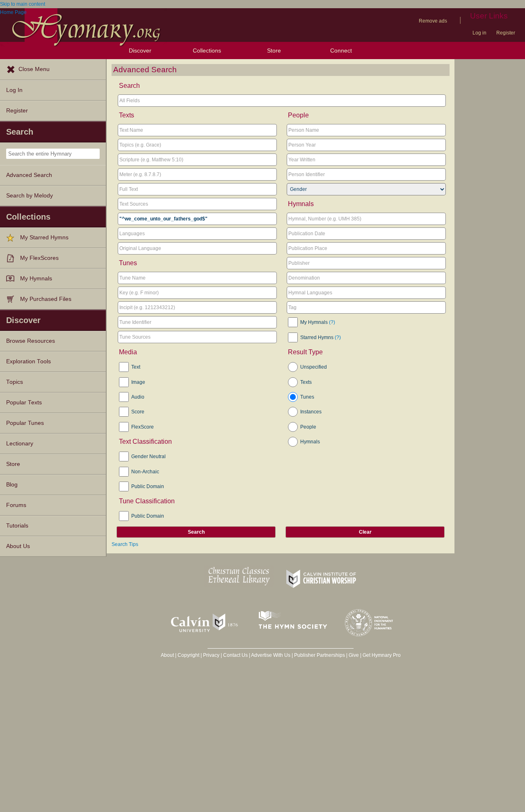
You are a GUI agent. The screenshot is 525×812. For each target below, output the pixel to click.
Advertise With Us (270, 655)
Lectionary (19, 443)
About (167, 655)
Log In (14, 90)
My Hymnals (36, 278)
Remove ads (433, 21)
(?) (332, 322)
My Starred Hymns (44, 237)
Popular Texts (24, 402)
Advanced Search (29, 175)
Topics (14, 382)
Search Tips (125, 544)
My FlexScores (39, 258)
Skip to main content (22, 4)
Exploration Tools (28, 361)
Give (354, 655)
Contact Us (235, 655)
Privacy (211, 655)
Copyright (188, 655)
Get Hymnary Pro (382, 655)
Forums (16, 505)
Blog (12, 485)
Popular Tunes (25, 423)
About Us (18, 546)
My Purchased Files (45, 299)
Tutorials (17, 526)
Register (505, 33)
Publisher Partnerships (319, 655)
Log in (479, 33)
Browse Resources (30, 341)
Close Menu (34, 69)
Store (274, 50)
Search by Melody (29, 196)
